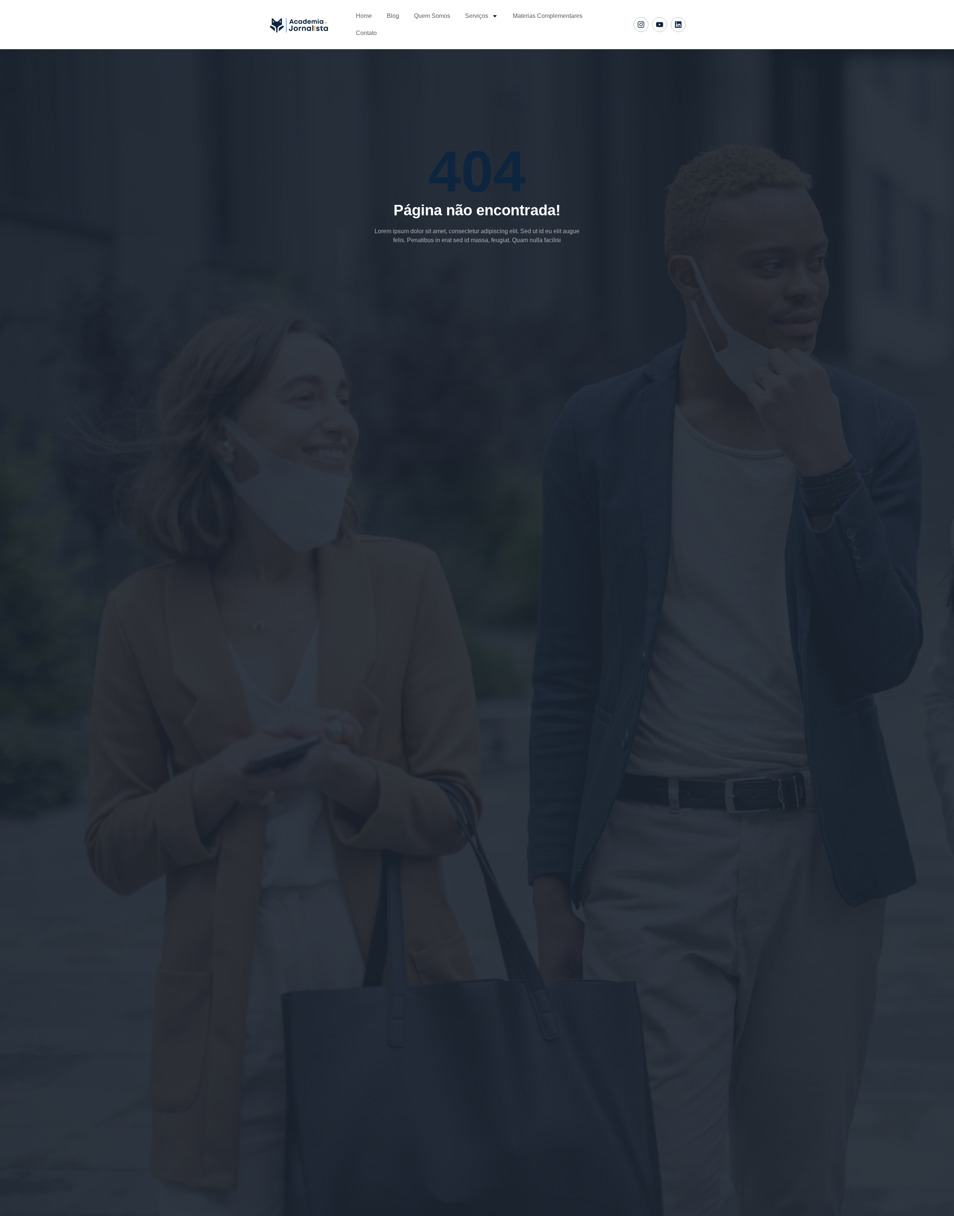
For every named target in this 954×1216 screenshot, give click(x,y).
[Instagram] (641, 24)
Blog (393, 16)
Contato (366, 33)
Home (364, 16)
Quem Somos (432, 16)
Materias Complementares (547, 16)
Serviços (476, 16)
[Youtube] (659, 24)
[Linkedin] (678, 24)
